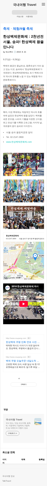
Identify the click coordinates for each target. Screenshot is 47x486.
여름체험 (29, 16)
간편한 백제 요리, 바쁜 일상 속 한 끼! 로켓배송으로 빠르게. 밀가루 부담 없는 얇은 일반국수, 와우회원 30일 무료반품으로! (23, 366)
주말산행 (20, 16)
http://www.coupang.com (16, 338)
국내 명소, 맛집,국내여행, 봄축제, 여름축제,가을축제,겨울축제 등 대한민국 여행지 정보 (18, 425)
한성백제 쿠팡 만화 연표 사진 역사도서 (23, 342)
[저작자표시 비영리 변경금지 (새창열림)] (23, 391)
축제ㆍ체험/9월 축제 (18, 28)
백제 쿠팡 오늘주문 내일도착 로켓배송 (22, 361)
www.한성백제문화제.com (19, 142)
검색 (14, 12)
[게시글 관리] (30, 379)
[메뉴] (44, 4)
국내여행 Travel (24, 4)
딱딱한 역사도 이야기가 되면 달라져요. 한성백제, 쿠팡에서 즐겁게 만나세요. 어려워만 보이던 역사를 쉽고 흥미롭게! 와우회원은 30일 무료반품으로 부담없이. (23, 347)
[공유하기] (24, 379)
